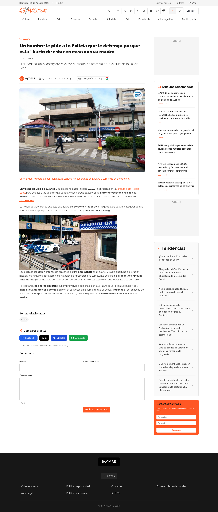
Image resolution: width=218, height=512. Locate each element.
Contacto (116, 486)
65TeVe (192, 3)
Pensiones (43, 19)
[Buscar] (109, 11)
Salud (59, 19)
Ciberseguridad (166, 19)
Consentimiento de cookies (171, 486)
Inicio (21, 58)
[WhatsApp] (157, 11)
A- (173, 11)
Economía (76, 19)
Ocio (128, 19)
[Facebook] (118, 11)
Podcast (180, 3)
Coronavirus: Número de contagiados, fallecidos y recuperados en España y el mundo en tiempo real (74, 178)
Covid (24, 319)
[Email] (150, 11)
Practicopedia (189, 19)
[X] (124, 11)
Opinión (26, 19)
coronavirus (26, 200)
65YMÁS (30, 78)
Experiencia (144, 19)
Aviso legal (27, 493)
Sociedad (93, 19)
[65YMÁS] (21, 78)
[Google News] (163, 11)
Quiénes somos (163, 3)
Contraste (192, 11)
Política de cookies (76, 493)
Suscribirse (176, 430)
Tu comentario (25, 375)
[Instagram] (137, 11)
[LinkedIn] (131, 11)
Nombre (22, 362)
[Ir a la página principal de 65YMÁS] (33, 10)
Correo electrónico (91, 362)
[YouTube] (144, 11)
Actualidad (112, 19)
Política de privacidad (78, 486)
